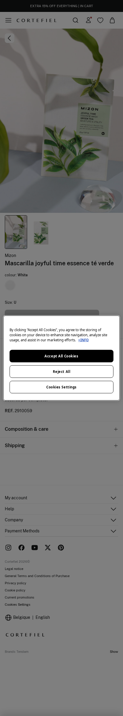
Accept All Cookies (61, 356)
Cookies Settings (61, 387)
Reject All (61, 371)
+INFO (83, 340)
